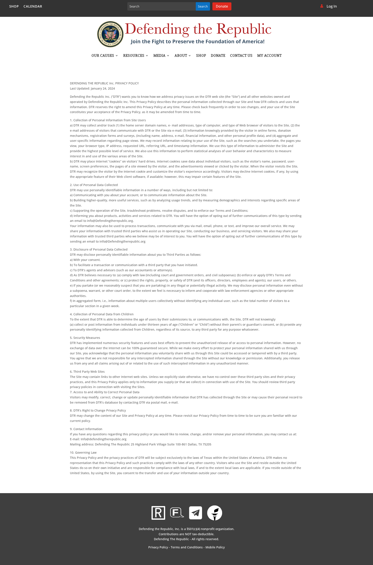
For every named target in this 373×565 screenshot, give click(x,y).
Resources (133, 56)
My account (269, 56)
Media (159, 56)
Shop (14, 6)
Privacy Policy (158, 547)
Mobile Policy (215, 547)
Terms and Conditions (187, 547)
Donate (222, 6)
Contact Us (241, 56)
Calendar (33, 6)
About (181, 56)
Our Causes (103, 56)
